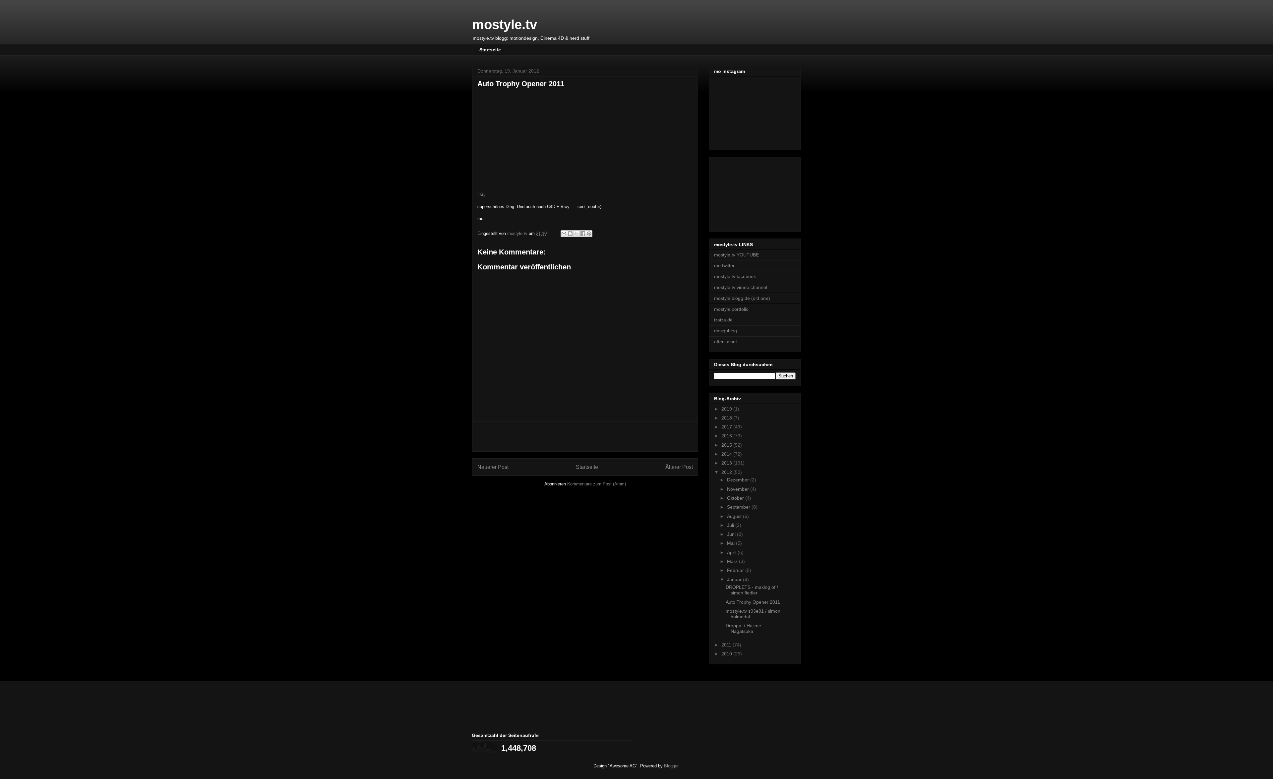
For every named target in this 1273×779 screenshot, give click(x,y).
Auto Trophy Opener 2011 (753, 602)
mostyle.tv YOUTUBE (736, 254)
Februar (736, 570)
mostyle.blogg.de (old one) (742, 298)
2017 (727, 426)
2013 (727, 463)
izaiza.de (723, 319)
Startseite (490, 49)
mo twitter (724, 265)
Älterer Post (679, 467)
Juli (731, 525)
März (733, 561)
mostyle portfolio (731, 309)
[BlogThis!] (570, 233)
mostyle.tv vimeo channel (740, 287)
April (732, 552)
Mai (731, 543)
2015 (727, 445)
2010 (727, 653)
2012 (727, 472)
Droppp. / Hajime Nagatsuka (743, 628)
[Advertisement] (585, 436)
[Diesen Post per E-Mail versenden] (564, 233)
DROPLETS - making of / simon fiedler (752, 589)
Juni (732, 534)
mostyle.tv (504, 24)
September (739, 507)
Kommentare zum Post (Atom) (596, 483)
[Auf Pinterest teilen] (589, 233)
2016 (727, 435)
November (738, 489)
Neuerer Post (493, 467)
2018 (727, 417)
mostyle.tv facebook (735, 276)
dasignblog (725, 330)
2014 (727, 454)
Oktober (736, 498)
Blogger (671, 765)
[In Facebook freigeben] (582, 233)
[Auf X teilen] (576, 233)
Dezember (738, 479)
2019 (727, 409)
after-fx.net (725, 341)
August (735, 516)
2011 (727, 644)
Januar (735, 579)
